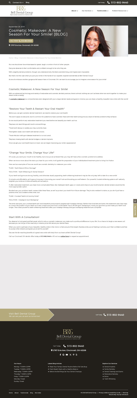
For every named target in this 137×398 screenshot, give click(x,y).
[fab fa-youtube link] (67, 355)
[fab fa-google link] (63, 355)
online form (65, 236)
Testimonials (102, 11)
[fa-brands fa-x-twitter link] (70, 355)
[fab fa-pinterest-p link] (73, 355)
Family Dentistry (109, 369)
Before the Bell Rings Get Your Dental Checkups (106, 299)
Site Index (38, 393)
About (73, 11)
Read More (12, 303)
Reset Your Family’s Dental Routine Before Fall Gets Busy (27, 299)
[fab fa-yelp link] (76, 355)
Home (11, 58)
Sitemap (125, 393)
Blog (27, 2)
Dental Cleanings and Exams (113, 372)
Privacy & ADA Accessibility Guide (109, 393)
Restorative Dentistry (111, 374)
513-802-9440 (46, 236)
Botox (106, 376)
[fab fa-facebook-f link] (60, 355)
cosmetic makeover (17, 99)
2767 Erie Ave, (24, 45)
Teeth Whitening (109, 379)
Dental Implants (109, 367)
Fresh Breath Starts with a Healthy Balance (68, 298)
